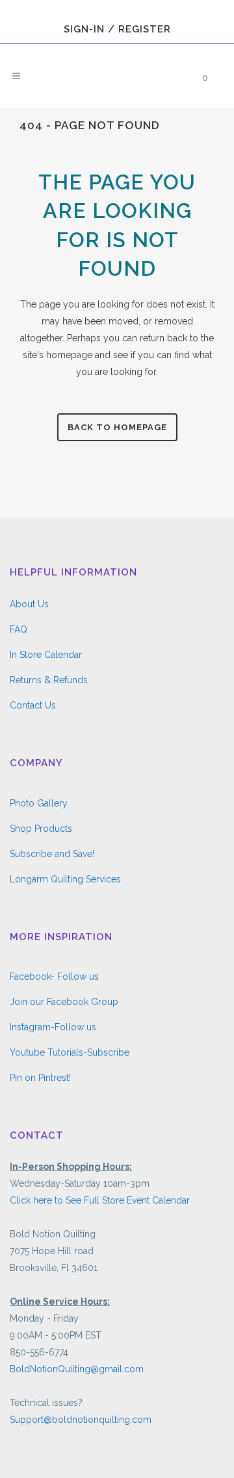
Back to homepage (117, 427)
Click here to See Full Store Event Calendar (100, 1200)
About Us (29, 604)
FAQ (18, 629)
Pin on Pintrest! (40, 1077)
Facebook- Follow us (54, 976)
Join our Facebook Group (64, 1002)
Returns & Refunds (49, 680)
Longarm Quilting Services (65, 879)
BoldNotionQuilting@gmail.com (77, 1369)
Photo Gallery (39, 803)
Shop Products (41, 828)
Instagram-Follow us (53, 1027)
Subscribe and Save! (52, 854)
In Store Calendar (46, 654)
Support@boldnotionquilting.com (80, 1419)
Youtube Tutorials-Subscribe (69, 1052)
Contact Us (33, 705)
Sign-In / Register (117, 29)
